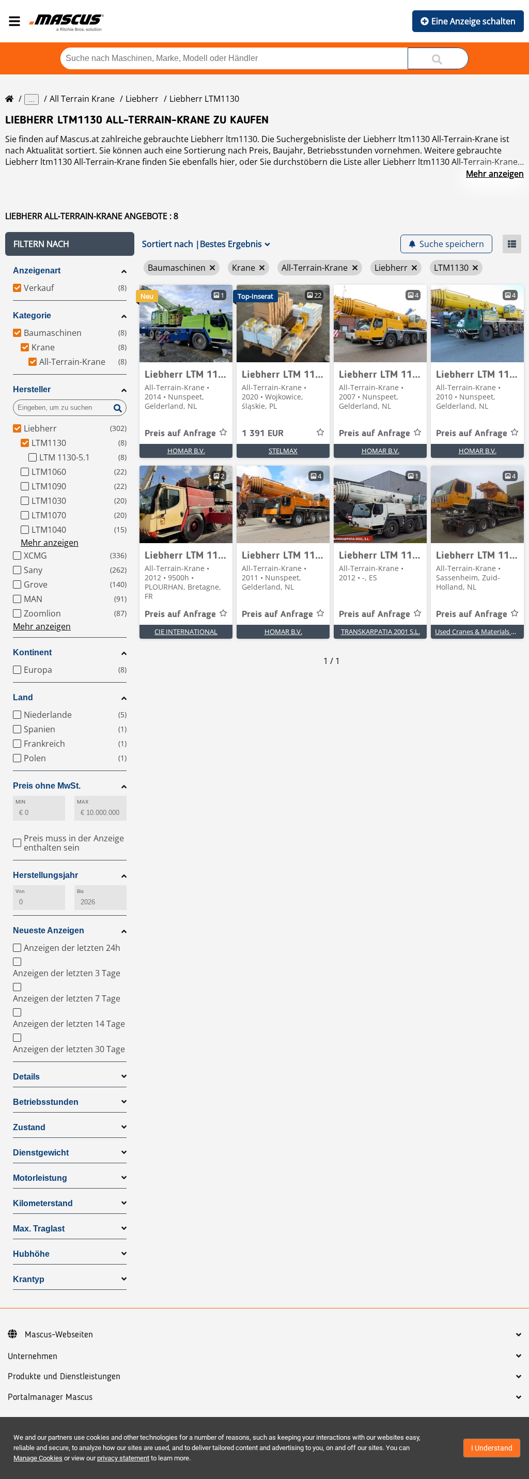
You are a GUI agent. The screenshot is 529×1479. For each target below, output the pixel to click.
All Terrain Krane (82, 98)
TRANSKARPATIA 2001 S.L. (380, 631)
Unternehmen (32, 1356)
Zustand (29, 1127)
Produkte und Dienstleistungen (64, 1376)
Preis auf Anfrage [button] (180, 433)
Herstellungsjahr (45, 875)
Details (26, 1076)
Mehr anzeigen (495, 173)
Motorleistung (40, 1178)
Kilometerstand (43, 1203)
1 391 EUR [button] (263, 433)
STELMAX (283, 450)
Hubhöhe (31, 1254)
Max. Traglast (39, 1228)
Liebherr (142, 98)
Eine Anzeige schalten (473, 21)
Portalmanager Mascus (50, 1397)
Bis (80, 891)
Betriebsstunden (46, 1102)
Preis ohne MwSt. (47, 785)
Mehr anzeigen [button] (50, 542)
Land (23, 697)
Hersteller (32, 389)
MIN (20, 802)
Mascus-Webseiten (59, 1334)
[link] (185, 323)
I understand (491, 1448)
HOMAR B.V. (186, 450)
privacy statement (123, 1458)
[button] (69, 244)
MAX (82, 802)
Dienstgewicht (41, 1152)
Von (20, 891)
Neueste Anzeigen (48, 930)
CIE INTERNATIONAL (185, 631)
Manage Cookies (38, 1458)
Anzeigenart (36, 270)
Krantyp (28, 1279)
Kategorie (32, 315)
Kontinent (32, 652)
